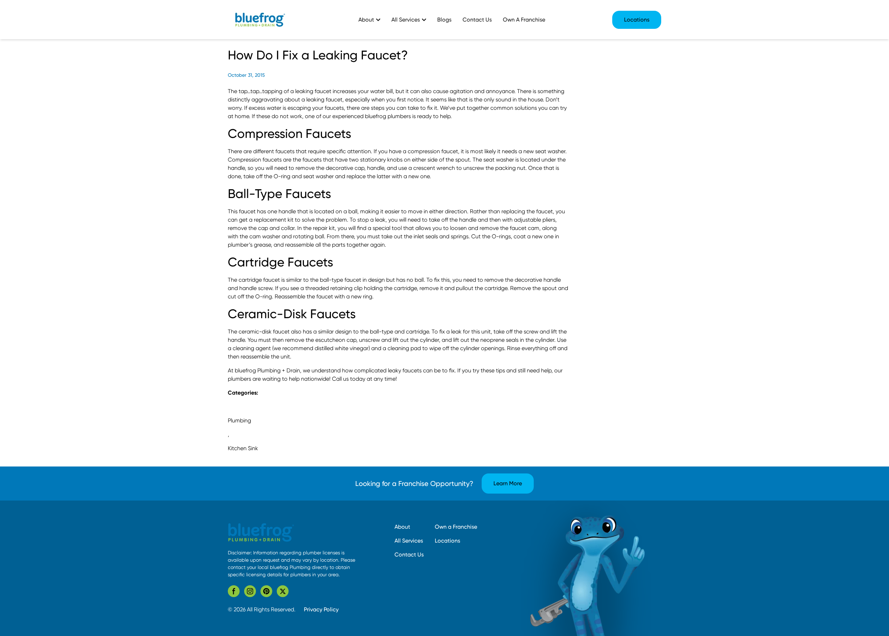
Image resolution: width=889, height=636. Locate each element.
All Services (408, 540)
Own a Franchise (456, 526)
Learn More (507, 483)
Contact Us (477, 19)
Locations (636, 19)
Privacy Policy (321, 609)
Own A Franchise (524, 19)
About (402, 526)
